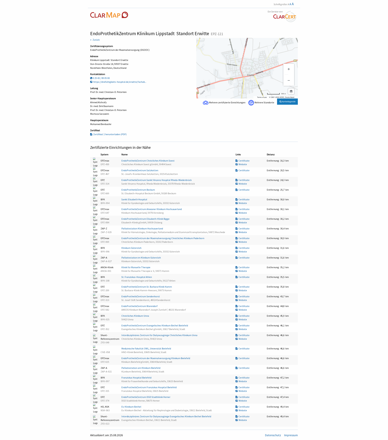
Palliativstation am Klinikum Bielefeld (141, 367)
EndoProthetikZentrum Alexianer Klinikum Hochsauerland (151, 209)
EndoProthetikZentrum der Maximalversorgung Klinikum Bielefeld (156, 358)
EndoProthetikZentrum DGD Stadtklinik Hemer (146, 396)
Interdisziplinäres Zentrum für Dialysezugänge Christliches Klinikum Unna (159, 335)
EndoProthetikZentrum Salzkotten (140, 170)
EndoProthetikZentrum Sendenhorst (140, 296)
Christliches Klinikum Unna (135, 315)
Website (242, 164)
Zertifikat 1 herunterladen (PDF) (109, 134)
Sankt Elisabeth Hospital (134, 199)
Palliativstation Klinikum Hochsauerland (142, 228)
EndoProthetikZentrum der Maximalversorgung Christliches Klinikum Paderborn (163, 238)
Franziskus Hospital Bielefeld (136, 377)
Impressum (291, 435)
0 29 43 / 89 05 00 (101, 78)
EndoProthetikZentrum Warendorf (139, 306)
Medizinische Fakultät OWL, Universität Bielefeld (146, 348)
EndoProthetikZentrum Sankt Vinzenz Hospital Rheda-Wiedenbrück (156, 180)
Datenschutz (273, 435)
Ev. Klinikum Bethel (131, 406)
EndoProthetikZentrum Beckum (138, 189)
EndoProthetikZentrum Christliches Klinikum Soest (148, 160)
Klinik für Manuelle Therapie (136, 267)
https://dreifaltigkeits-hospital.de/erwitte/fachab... (119, 81)
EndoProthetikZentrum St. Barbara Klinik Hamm (146, 286)
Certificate (243, 160)
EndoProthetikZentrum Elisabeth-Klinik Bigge (145, 218)
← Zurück (95, 39)
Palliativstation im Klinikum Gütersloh (141, 257)
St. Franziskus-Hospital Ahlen (136, 276)
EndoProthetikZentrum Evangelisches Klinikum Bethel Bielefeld (154, 325)
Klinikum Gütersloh (131, 247)
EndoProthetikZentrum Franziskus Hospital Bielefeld (149, 387)
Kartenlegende (288, 101)
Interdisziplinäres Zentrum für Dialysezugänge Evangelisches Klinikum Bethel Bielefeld (166, 416)
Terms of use (262, 97)
